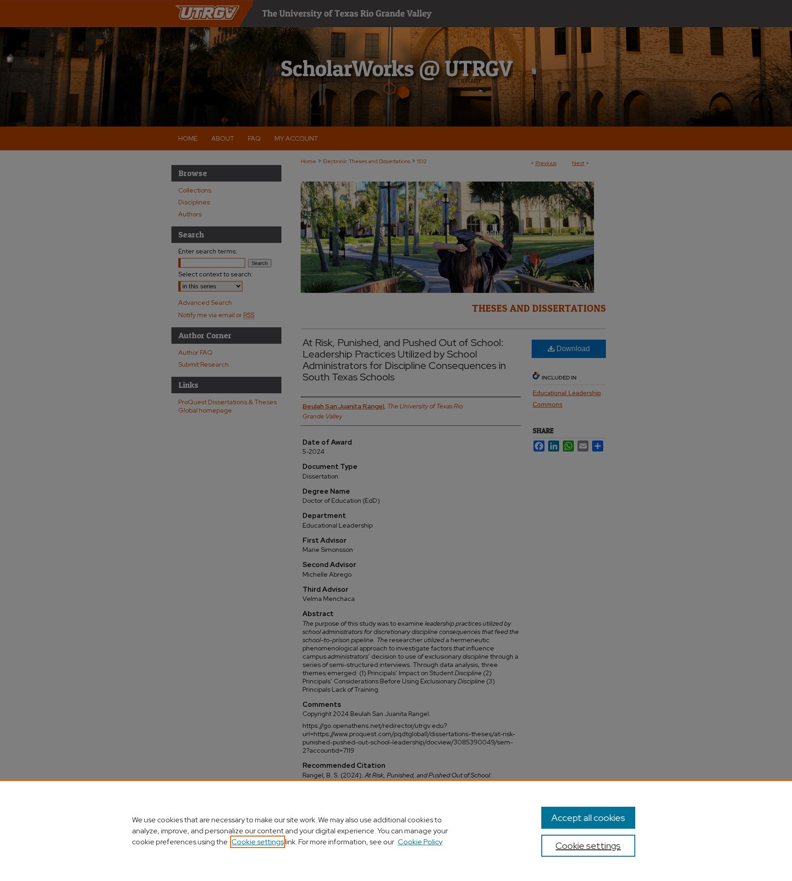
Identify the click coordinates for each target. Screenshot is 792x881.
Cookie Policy (420, 842)
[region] (396, 830)
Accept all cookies (588, 818)
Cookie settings (257, 842)
